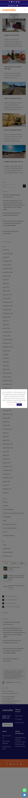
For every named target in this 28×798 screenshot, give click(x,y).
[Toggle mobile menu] (25, 9)
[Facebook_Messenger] (25, 795)
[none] (18, 5)
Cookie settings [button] (11, 404)
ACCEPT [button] (19, 404)
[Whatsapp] (25, 790)
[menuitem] (18, 5)
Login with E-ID (11, 5)
